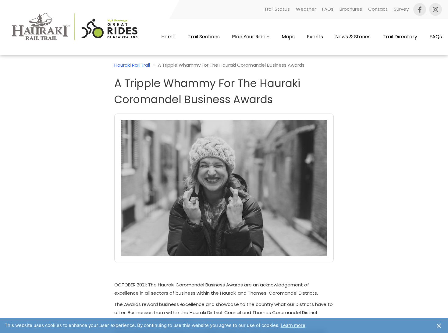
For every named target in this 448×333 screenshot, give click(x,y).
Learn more (293, 325)
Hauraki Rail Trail (132, 65)
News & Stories (353, 36)
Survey (401, 9)
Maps (288, 36)
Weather (306, 9)
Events (315, 36)
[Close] (438, 325)
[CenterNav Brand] (77, 37)
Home (168, 36)
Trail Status (277, 9)
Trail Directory (400, 36)
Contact (378, 9)
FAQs (327, 9)
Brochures (351, 9)
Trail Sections (204, 36)
